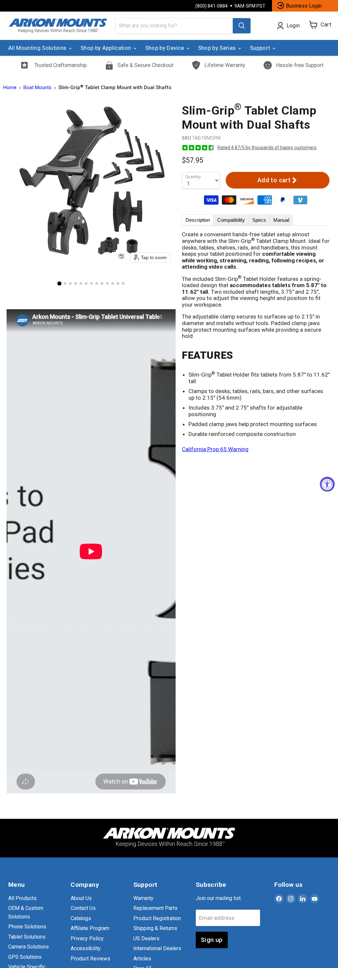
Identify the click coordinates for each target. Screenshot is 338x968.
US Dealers (146, 938)
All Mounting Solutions (38, 48)
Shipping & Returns (155, 928)
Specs (259, 220)
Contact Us (83, 908)
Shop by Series (217, 48)
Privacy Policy (87, 938)
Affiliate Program (90, 928)
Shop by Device (165, 48)
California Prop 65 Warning (215, 449)
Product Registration (157, 918)
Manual (281, 220)
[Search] (242, 25)
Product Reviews (90, 958)
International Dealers (157, 948)
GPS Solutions (25, 957)
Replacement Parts (155, 908)
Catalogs (81, 918)
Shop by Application (107, 48)
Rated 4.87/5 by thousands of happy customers (267, 147)
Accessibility (86, 948)
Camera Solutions (28, 947)
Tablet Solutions (27, 937)
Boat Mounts (37, 87)
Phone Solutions (27, 926)
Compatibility (231, 220)
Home (10, 87)
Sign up (212, 940)
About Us (81, 898)
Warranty (143, 898)
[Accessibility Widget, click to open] (327, 484)
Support (261, 48)
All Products (22, 898)
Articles (142, 958)
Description (198, 220)
